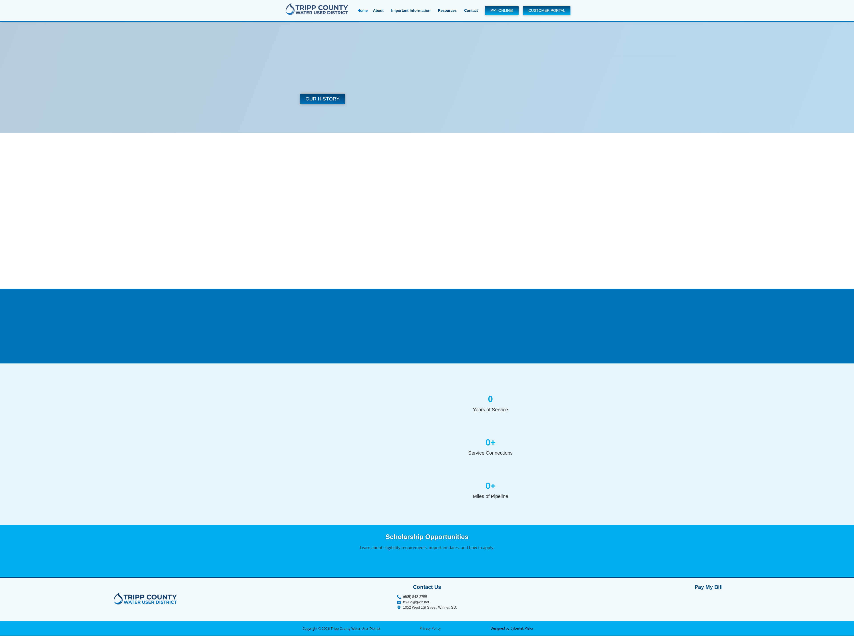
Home (362, 10)
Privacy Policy (430, 628)
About (378, 10)
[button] (379, 10)
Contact (471, 10)
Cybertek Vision (522, 628)
